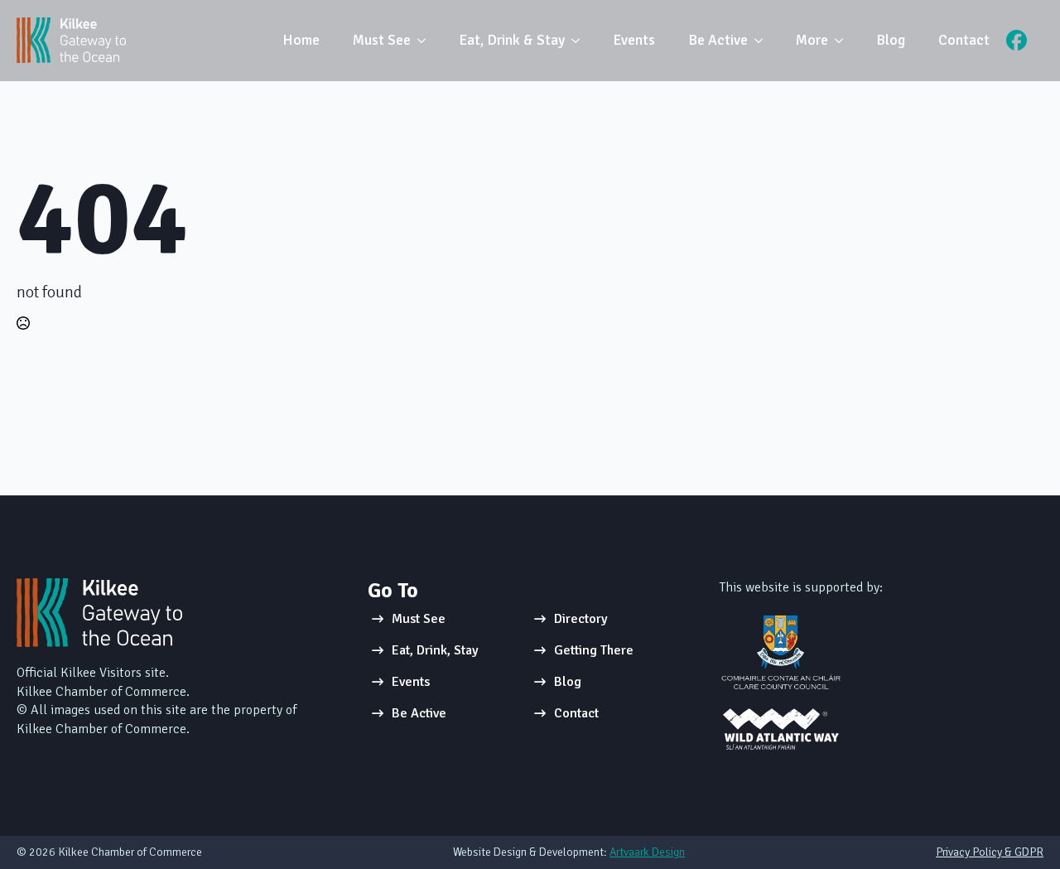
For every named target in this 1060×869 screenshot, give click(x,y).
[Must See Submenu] (426, 40)
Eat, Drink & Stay (512, 40)
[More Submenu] (844, 40)
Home (301, 40)
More (812, 40)
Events (634, 40)
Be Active (718, 40)
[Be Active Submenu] (763, 40)
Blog (890, 40)
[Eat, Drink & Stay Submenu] (580, 40)
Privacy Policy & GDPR (989, 852)
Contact (964, 40)
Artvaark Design (647, 852)
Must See (382, 40)
